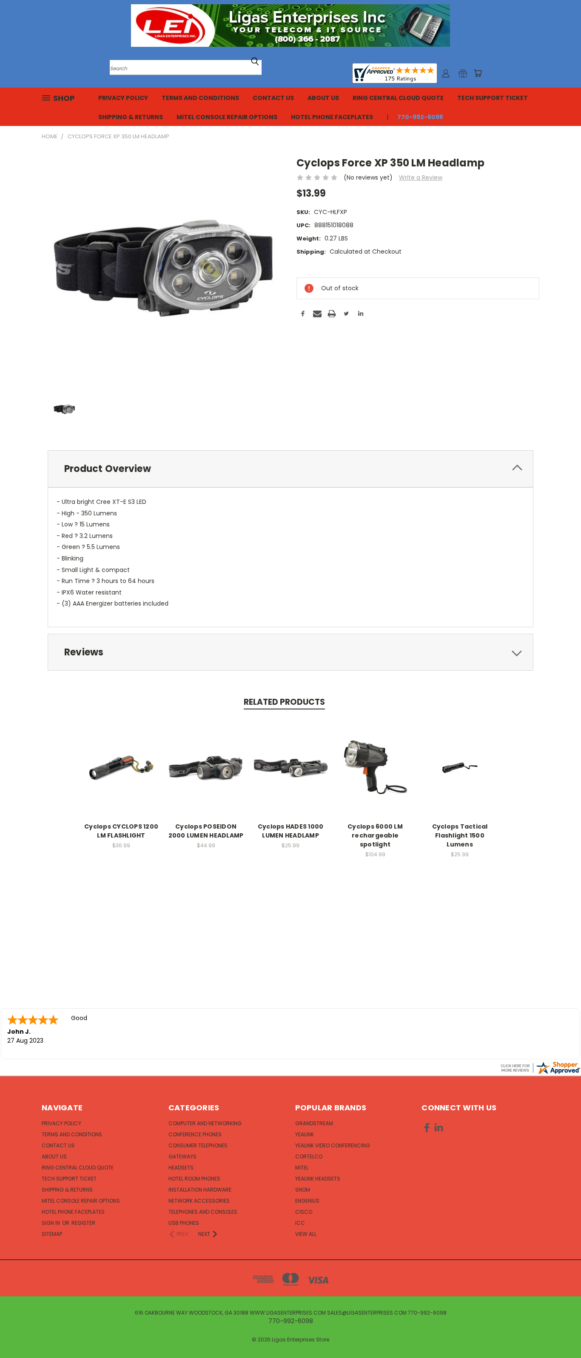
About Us (323, 98)
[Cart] (477, 73)
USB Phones (183, 1222)
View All (305, 1234)
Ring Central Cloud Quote (398, 98)
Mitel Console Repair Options (227, 117)
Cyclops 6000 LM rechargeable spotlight (375, 835)
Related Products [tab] (284, 702)
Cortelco (308, 1156)
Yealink (304, 1134)
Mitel (301, 1167)
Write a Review (420, 177)
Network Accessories (199, 1200)
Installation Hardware (199, 1189)
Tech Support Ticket (492, 98)
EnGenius (307, 1200)
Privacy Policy (123, 98)
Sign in (51, 1222)
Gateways (182, 1156)
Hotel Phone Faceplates (332, 117)
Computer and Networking (205, 1123)
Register (83, 1222)
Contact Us (273, 98)
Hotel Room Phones (194, 1178)
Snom (302, 1189)
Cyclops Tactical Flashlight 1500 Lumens (460, 835)
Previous (558, 1331)
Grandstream (314, 1123)
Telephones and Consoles (202, 1211)
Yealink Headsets (317, 1178)
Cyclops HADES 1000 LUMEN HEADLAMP (291, 831)
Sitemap (52, 1234)
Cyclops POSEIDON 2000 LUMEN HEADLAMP (206, 831)
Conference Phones (195, 1134)
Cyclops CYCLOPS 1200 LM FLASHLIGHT (121, 831)
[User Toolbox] (445, 73)
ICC (300, 1222)
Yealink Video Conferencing (332, 1145)
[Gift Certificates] (463, 73)
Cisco (303, 1211)
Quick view (121, 766)
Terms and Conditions (200, 98)
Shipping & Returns (130, 117)
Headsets (181, 1167)
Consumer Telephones (198, 1145)
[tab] (290, 468)
